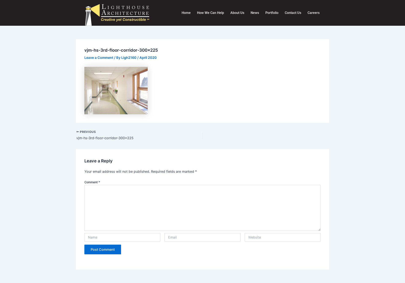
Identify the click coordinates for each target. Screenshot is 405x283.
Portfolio (271, 13)
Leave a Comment (98, 57)
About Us (237, 13)
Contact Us (293, 13)
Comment (92, 182)
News (255, 13)
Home (186, 13)
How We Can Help (210, 13)
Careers (314, 13)
